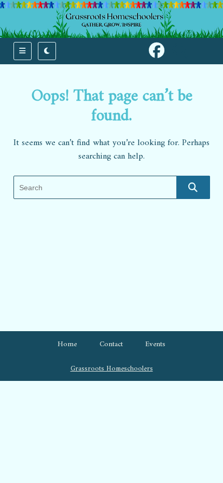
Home (67, 344)
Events (155, 344)
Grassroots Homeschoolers (112, 369)
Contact (111, 344)
